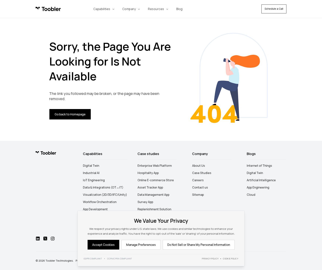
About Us (198, 166)
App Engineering (258, 187)
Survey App (145, 202)
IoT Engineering (94, 180)
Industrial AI (91, 173)
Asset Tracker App (150, 187)
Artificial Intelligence (261, 180)
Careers (198, 180)
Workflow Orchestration (99, 202)
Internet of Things (259, 166)
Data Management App (153, 195)
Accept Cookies (103, 245)
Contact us (200, 187)
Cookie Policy (230, 258)
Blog (179, 9)
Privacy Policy (210, 258)
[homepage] (48, 9)
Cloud (251, 195)
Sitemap (198, 195)
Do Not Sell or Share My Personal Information (198, 245)
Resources (156, 9)
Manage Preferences (141, 245)
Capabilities (102, 9)
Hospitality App (148, 173)
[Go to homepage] (46, 153)
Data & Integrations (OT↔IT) (103, 187)
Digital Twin (91, 166)
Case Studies (201, 173)
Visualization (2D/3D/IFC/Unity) (105, 195)
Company (129, 9)
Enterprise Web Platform (155, 166)
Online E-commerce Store (156, 180)
